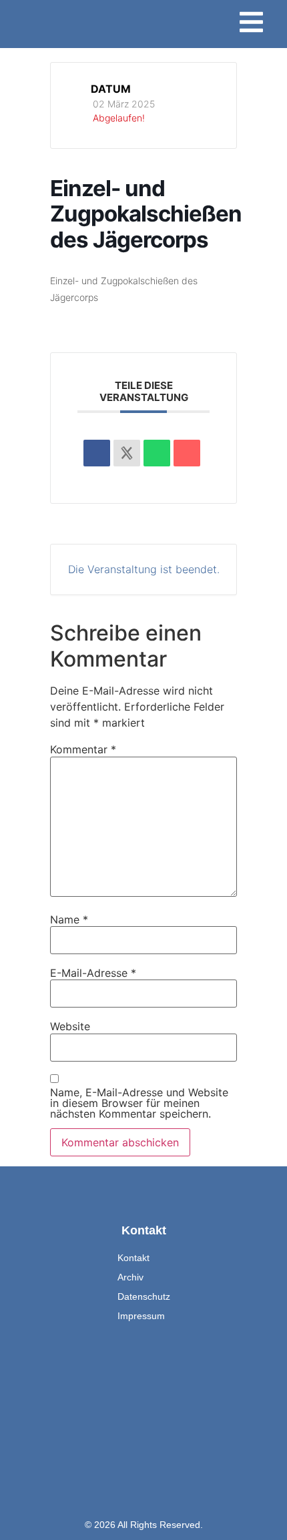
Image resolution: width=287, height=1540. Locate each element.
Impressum (141, 1315)
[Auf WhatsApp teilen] (157, 453)
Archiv (130, 1277)
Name (69, 919)
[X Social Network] (126, 453)
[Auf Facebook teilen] (96, 453)
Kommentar (83, 749)
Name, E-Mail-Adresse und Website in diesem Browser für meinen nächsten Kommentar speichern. (139, 1103)
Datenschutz (143, 1296)
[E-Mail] (187, 453)
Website (70, 1026)
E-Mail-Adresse (93, 973)
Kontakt (133, 1257)
